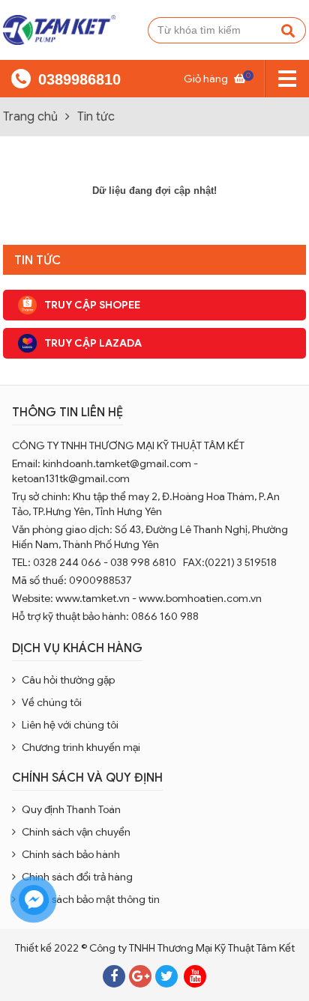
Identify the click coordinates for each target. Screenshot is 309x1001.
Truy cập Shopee (92, 304)
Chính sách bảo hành (71, 854)
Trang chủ (30, 116)
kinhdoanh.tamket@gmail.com (117, 463)
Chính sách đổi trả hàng (77, 876)
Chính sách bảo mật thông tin (91, 899)
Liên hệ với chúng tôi (70, 724)
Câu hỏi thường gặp (68, 680)
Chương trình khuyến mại (81, 747)
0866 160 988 (166, 616)
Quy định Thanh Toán (71, 809)
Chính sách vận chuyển (76, 832)
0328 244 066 (67, 562)
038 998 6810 (143, 562)
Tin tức (96, 116)
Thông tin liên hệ (67, 412)
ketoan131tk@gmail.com (71, 478)
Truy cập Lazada (93, 343)
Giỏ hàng (215, 78)
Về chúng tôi (52, 702)
